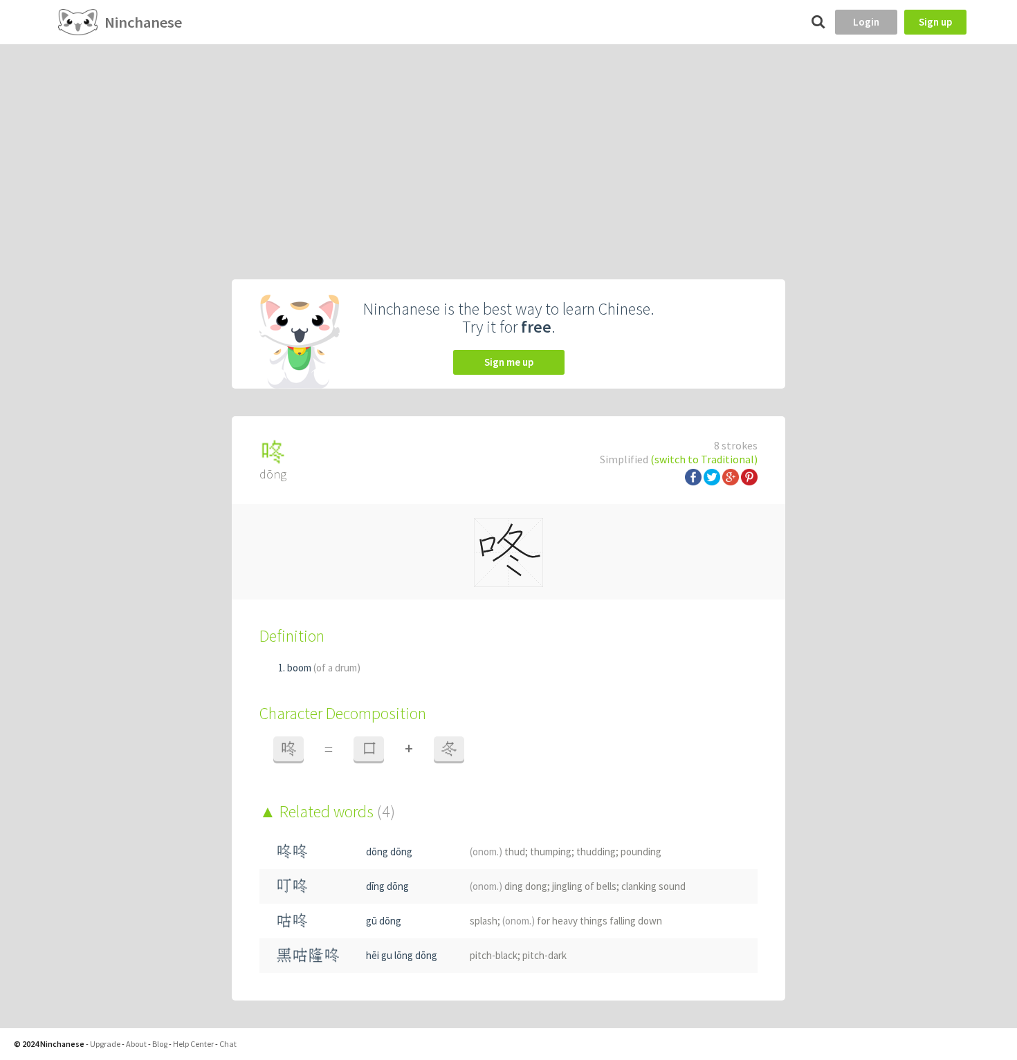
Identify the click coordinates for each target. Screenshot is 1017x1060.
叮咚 (292, 886)
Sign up (935, 21)
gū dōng (383, 920)
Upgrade (105, 1044)
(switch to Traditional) (704, 459)
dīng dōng (387, 886)
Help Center (193, 1044)
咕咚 (292, 921)
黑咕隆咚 (308, 955)
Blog (159, 1044)
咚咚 (292, 851)
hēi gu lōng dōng (401, 955)
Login (866, 21)
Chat (228, 1044)
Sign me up (508, 362)
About (136, 1044)
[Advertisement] (508, 148)
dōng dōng (389, 851)
